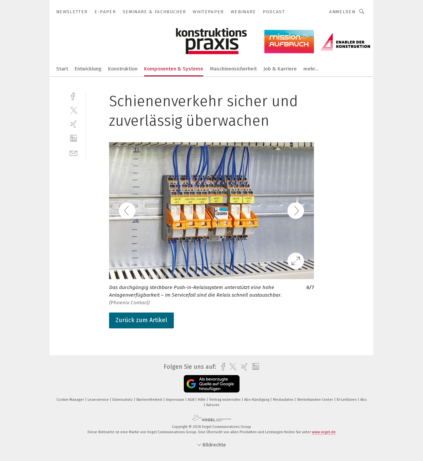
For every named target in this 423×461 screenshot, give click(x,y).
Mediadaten (283, 400)
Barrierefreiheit (149, 400)
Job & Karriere (280, 69)
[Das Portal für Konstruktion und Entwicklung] (62, 68)
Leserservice (99, 400)
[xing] (73, 124)
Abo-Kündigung (257, 400)
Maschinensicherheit (233, 69)
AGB (191, 400)
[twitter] (73, 110)
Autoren (212, 405)
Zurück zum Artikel (141, 320)
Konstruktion (122, 69)
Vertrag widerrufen (225, 400)
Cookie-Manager (71, 400)
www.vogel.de (324, 432)
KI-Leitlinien (347, 400)
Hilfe (202, 400)
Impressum (175, 400)
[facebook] (73, 96)
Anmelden (342, 12)
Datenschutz (123, 400)
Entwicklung (88, 69)
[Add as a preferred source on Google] (212, 384)
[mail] (73, 152)
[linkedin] (73, 138)
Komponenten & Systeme (173, 69)
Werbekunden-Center (315, 400)
